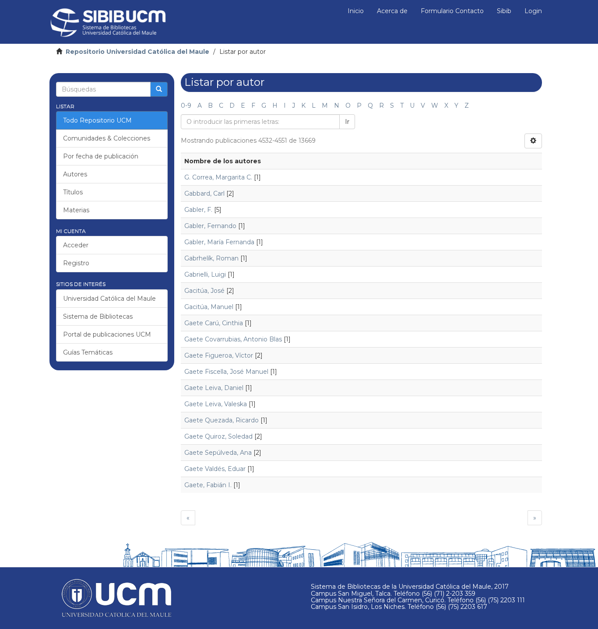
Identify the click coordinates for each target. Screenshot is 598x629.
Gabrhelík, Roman (211, 258)
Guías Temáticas (88, 352)
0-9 (186, 105)
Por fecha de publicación (100, 156)
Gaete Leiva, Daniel (213, 388)
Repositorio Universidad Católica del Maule (137, 52)
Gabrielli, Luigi (205, 274)
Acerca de (392, 11)
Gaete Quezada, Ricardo (221, 420)
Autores (75, 174)
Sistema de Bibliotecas (98, 316)
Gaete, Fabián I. (208, 485)
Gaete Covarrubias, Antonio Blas (233, 339)
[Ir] (159, 89)
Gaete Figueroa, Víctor (218, 355)
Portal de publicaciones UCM (107, 334)
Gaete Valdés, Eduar (215, 469)
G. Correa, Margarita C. (218, 177)
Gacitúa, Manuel (208, 307)
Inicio (356, 11)
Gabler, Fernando (210, 226)
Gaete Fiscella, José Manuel (226, 372)
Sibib (504, 11)
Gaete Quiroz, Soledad (218, 436)
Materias (76, 210)
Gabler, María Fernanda (219, 242)
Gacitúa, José (204, 291)
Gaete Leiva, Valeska (215, 404)
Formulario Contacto (452, 11)
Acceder (75, 245)
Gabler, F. (198, 210)
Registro (76, 263)
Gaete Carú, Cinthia (213, 323)
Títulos (73, 192)
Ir (347, 122)
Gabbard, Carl (204, 193)
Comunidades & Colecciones (106, 138)
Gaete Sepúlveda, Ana (218, 453)
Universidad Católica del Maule (109, 298)
